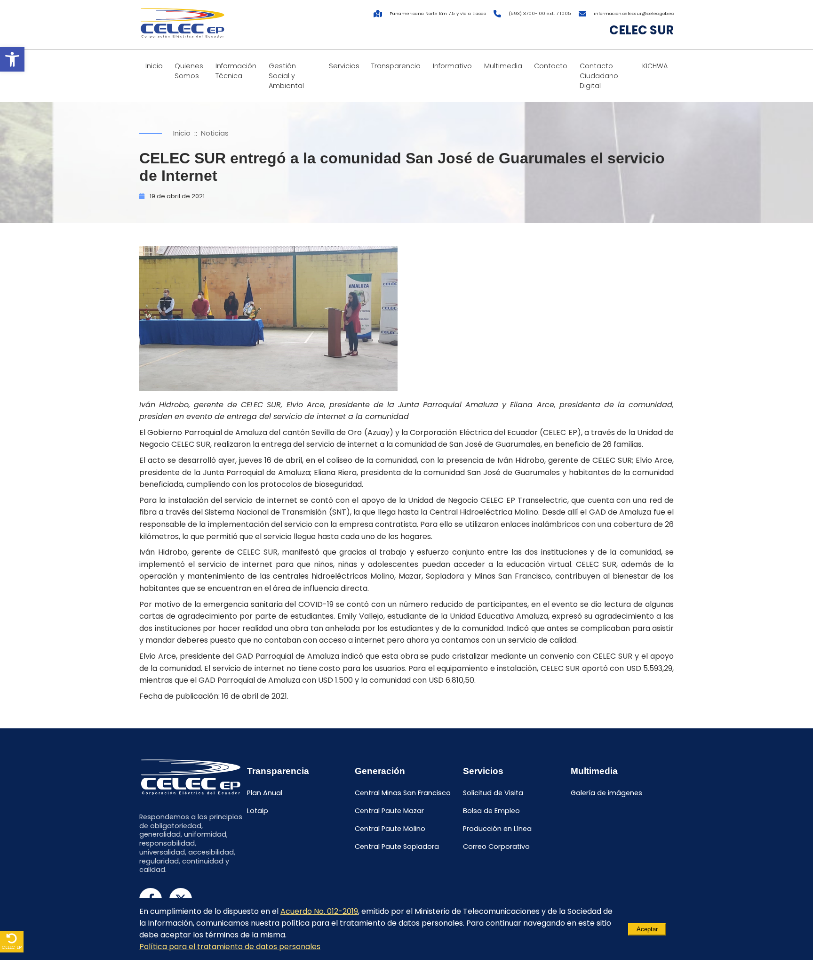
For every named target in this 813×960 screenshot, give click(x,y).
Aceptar (647, 929)
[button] (12, 59)
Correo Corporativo (496, 846)
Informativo (452, 66)
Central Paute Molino (390, 828)
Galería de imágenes (606, 793)
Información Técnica (235, 71)
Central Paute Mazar (389, 810)
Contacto (550, 66)
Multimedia (503, 66)
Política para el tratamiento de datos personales (229, 946)
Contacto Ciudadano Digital (599, 75)
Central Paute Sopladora (397, 846)
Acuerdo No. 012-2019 (319, 911)
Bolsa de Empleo (491, 810)
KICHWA (655, 66)
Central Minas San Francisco (403, 793)
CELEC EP (12, 947)
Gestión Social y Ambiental (286, 75)
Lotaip (257, 810)
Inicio (154, 66)
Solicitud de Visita (493, 793)
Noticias (215, 133)
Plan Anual (264, 793)
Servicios (344, 66)
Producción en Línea (497, 828)
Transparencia (396, 66)
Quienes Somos (189, 71)
